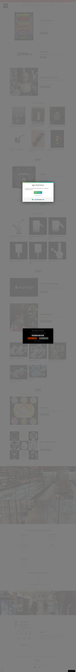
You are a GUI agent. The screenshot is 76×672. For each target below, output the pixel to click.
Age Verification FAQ (38, 195)
